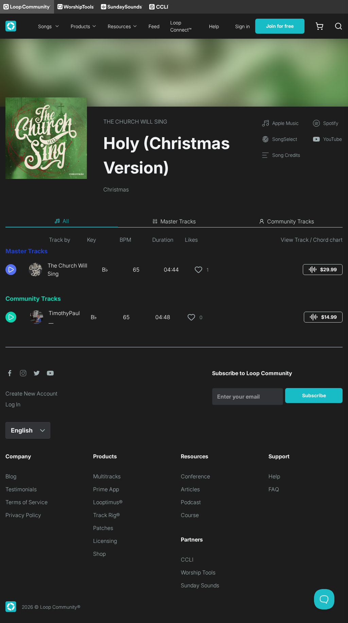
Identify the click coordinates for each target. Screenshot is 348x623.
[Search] (338, 26)
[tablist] (174, 221)
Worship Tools (198, 572)
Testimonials (21, 489)
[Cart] (319, 26)
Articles (190, 489)
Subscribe (314, 395)
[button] (14, 269)
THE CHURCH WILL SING (135, 121)
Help (214, 26)
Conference (195, 476)
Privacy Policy (23, 515)
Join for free (280, 26)
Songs (45, 26)
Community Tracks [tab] (290, 221)
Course (190, 515)
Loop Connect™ (180, 26)
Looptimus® (108, 502)
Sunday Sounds (200, 585)
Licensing (105, 540)
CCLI (187, 559)
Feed (154, 26)
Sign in (242, 26)
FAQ (273, 489)
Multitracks (107, 476)
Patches (103, 528)
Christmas (116, 189)
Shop (99, 553)
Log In (12, 404)
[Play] (10, 269)
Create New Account (31, 393)
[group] (323, 269)
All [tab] (66, 221)
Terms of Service (26, 502)
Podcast (191, 502)
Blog (10, 476)
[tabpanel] (174, 283)
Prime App (106, 489)
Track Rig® (106, 515)
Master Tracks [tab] (178, 221)
